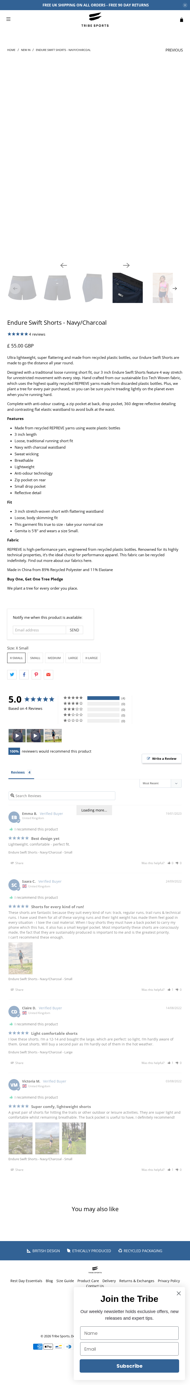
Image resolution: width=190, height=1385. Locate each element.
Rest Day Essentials (26, 1280)
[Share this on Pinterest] (36, 674)
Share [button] (19, 863)
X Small (16, 658)
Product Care (88, 1280)
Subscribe (129, 1365)
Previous (174, 49)
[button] (170, 863)
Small (35, 658)
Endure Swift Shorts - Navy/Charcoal (35, 852)
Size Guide (65, 1280)
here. (88, 560)
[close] (185, 5)
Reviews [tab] (18, 772)
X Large (91, 658)
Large (73, 658)
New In (25, 49)
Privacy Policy (169, 1280)
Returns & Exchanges (136, 1280)
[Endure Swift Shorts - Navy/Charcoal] (95, 170)
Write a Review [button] (164, 758)
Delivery (109, 1280)
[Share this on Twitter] (12, 674)
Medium (54, 658)
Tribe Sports (61, 1336)
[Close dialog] (178, 1293)
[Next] (126, 265)
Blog (49, 1280)
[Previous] (63, 265)
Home (11, 49)
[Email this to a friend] (48, 674)
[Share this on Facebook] (24, 674)
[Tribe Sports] (95, 19)
